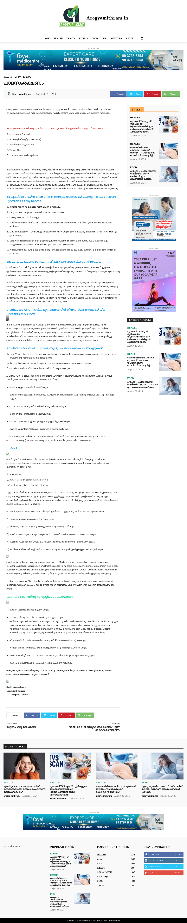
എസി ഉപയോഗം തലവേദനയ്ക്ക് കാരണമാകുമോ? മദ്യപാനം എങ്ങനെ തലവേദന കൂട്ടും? (24, 789)
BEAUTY (8, 77)
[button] (142, 38)
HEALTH (135, 117)
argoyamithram (23, 94)
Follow (178, 860)
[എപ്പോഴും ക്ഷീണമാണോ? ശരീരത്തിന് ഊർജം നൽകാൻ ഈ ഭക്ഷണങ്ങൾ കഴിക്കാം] (168, 174)
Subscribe (177, 873)
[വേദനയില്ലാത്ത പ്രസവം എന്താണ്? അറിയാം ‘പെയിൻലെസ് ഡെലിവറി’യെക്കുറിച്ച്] (168, 151)
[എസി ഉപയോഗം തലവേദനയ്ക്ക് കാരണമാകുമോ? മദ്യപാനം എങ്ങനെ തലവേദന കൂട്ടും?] (24, 766)
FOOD (133, 167)
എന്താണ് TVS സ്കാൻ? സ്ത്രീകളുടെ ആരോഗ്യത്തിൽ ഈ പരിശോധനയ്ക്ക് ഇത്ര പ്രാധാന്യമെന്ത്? (142, 126)
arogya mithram (12, 796)
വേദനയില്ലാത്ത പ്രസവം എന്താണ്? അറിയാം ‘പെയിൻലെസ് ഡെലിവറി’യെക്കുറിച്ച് (142, 151)
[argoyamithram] (9, 94)
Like (179, 854)
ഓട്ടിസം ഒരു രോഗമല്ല (21, 726)
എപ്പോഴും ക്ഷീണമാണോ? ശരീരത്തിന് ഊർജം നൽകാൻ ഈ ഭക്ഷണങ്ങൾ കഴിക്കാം (143, 175)
